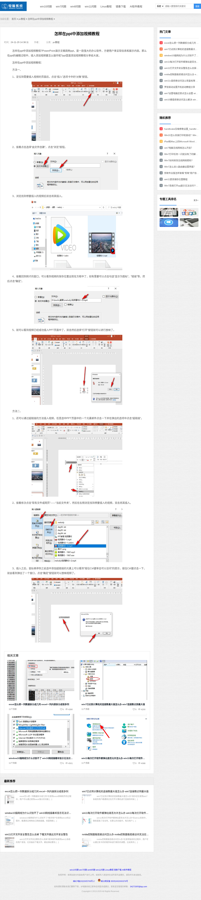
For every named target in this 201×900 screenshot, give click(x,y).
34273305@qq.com (138, 887)
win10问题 (46, 6)
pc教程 (22, 19)
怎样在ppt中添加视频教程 (40, 19)
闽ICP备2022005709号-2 (84, 881)
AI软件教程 (136, 6)
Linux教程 (106, 6)
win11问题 (90, 6)
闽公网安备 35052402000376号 (114, 881)
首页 (14, 19)
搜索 (197, 6)
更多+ (196, 200)
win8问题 (75, 6)
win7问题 (61, 6)
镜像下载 (121, 6)
